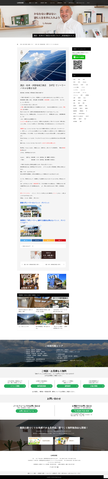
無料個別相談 (41, 386)
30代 (79, 79)
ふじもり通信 (76, 87)
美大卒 (87, 116)
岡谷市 (81, 108)
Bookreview (75, 84)
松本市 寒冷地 (81, 113)
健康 (74, 100)
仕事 (74, 97)
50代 (74, 82)
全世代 (79, 100)
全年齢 (85, 100)
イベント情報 (14, 386)
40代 (84, 79)
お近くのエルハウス (80, 2)
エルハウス (52, 2)
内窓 (74, 103)
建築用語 (75, 110)
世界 (81, 95)
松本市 (74, 113)
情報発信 (81, 110)
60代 (79, 82)
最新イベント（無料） (33, 2)
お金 (87, 84)
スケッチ (84, 92)
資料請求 (68, 386)
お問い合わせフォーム (26, 411)
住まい (85, 97)
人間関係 (87, 95)
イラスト (83, 87)
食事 (81, 121)
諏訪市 (80, 118)
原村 (83, 103)
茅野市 (74, 118)
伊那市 (79, 97)
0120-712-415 (83, 411)
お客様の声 (59, 2)
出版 (79, 103)
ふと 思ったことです (24, 326)
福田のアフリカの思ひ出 (78, 116)
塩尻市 (74, 105)
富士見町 (75, 108)
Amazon (84, 82)
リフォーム (75, 95)
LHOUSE (20, 3)
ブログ (88, 2)
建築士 (86, 108)
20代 (74, 79)
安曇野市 (80, 105)
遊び (85, 118)
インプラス (75, 89)
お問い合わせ (71, 2)
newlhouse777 (27, 246)
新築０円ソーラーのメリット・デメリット (35, 203)
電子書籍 (75, 121)
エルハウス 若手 (76, 92)
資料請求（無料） (44, 2)
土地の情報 (93, 386)
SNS (65, 2)
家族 (86, 105)
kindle (82, 84)
